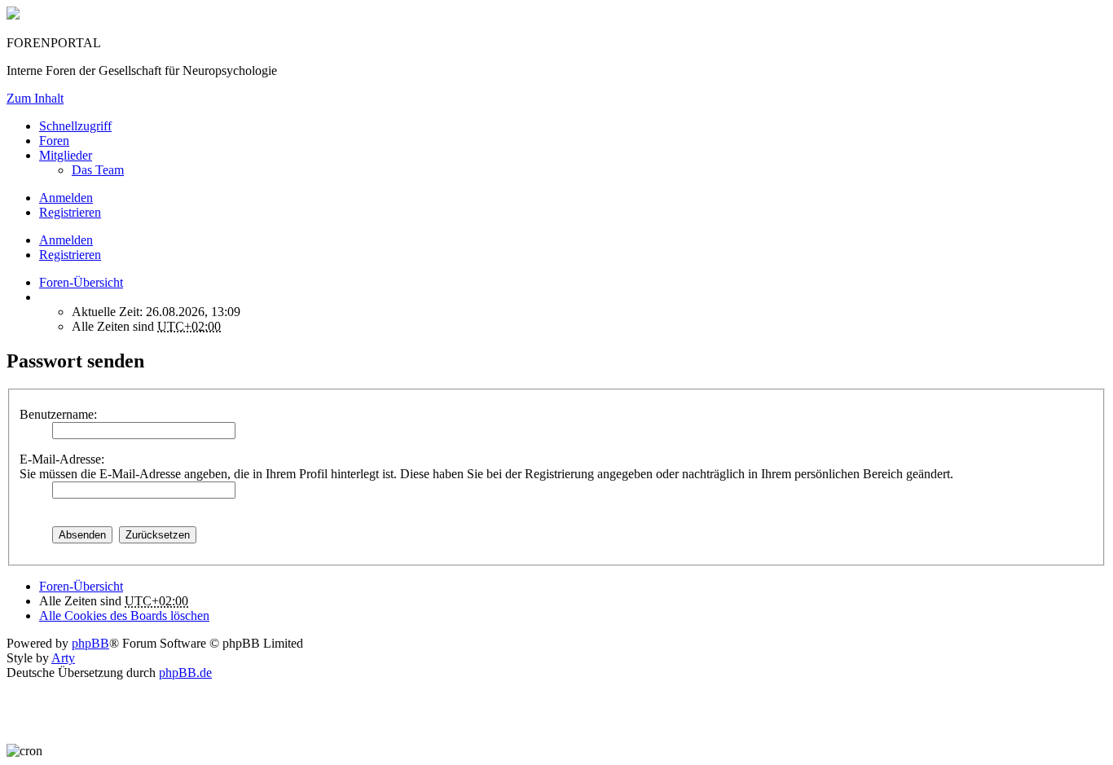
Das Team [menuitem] (98, 170)
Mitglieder (65, 155)
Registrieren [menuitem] (70, 212)
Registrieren (70, 255)
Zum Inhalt (35, 98)
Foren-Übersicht (81, 586)
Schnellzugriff (75, 126)
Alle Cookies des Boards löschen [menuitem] (124, 615)
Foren (54, 140)
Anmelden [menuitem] (66, 197)
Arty (63, 658)
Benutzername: (58, 414)
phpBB (90, 643)
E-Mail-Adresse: (62, 459)
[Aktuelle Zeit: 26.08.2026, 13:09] (44, 297)
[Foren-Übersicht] (13, 15)
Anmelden (66, 240)
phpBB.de (185, 672)
